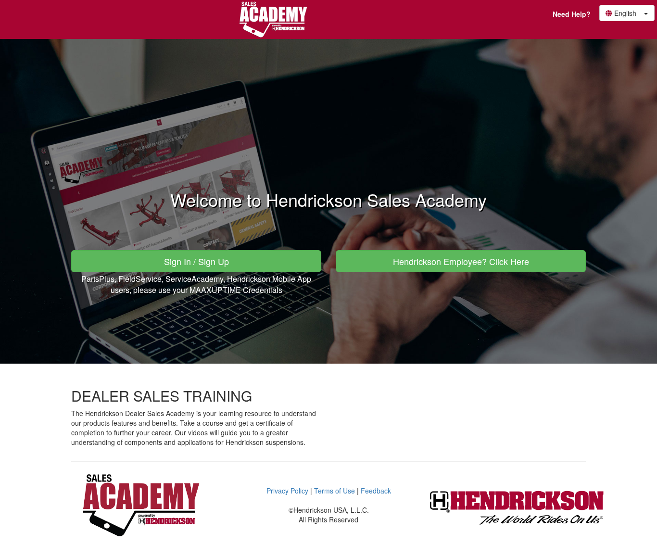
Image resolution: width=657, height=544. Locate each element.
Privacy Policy (287, 490)
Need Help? (572, 14)
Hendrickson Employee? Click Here (461, 261)
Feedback (376, 490)
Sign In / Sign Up (196, 261)
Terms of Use (334, 490)
